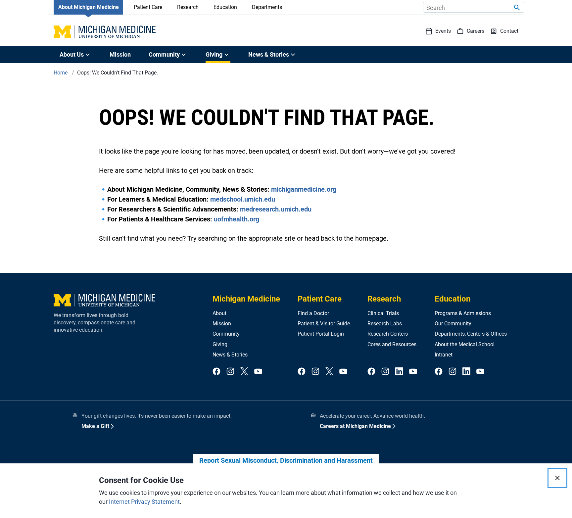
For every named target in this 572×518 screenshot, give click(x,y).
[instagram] (230, 371)
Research (188, 7)
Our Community (453, 323)
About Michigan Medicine (88, 7)
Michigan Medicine (246, 299)
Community (226, 334)
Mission (120, 54)
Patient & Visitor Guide (324, 323)
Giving (220, 344)
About (219, 313)
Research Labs (384, 323)
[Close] (557, 478)
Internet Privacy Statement (144, 501)
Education (225, 7)
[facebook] (216, 371)
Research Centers (387, 334)
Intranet (444, 355)
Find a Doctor (313, 313)
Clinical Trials (383, 313)
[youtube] (258, 371)
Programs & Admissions (463, 313)
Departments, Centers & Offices (471, 334)
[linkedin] (399, 371)
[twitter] (244, 371)
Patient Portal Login (321, 334)
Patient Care (148, 7)
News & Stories (230, 355)
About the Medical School (465, 344)
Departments (267, 7)
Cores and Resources (391, 344)
